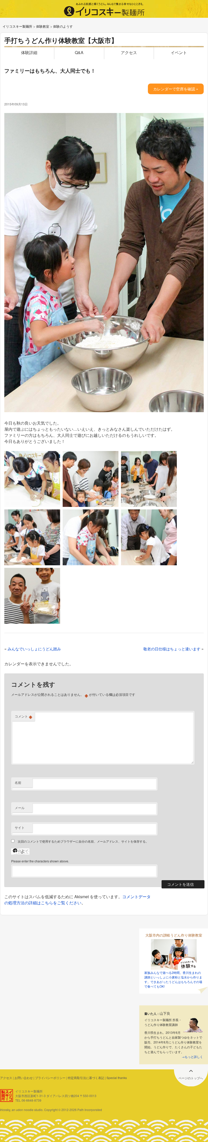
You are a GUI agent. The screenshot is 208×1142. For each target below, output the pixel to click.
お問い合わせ (23, 1077)
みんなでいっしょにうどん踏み (34, 648)
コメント (23, 716)
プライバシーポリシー (50, 1077)
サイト (20, 827)
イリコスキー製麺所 (17, 26)
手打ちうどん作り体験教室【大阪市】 (61, 40)
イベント (179, 52)
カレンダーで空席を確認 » (175, 88)
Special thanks (117, 1077)
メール (20, 807)
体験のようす (63, 26)
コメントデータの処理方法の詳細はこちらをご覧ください (77, 900)
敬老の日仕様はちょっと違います (171, 648)
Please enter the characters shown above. (40, 861)
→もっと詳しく (192, 1056)
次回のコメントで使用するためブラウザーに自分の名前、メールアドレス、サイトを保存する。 (83, 841)
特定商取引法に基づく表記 (86, 1077)
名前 (18, 782)
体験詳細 (29, 52)
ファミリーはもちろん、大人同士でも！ (50, 70)
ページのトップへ (191, 1078)
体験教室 (42, 26)
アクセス (129, 52)
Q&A (79, 52)
